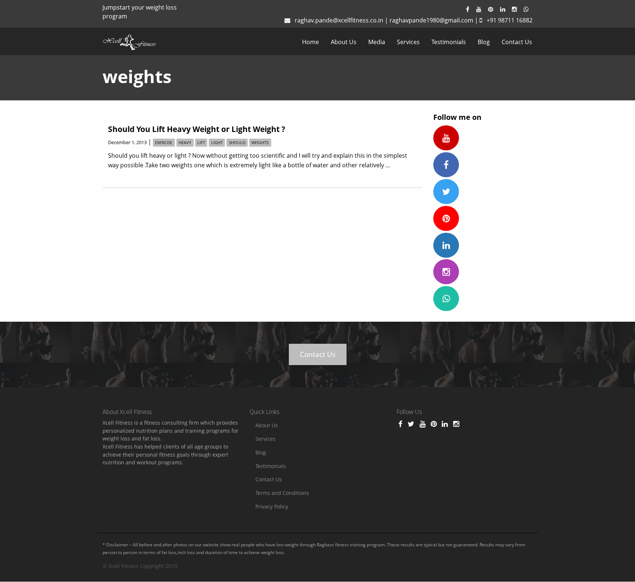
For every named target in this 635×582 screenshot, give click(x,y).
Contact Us (517, 42)
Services (408, 42)
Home (310, 42)
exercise (163, 142)
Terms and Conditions (282, 492)
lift (201, 142)
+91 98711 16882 (509, 20)
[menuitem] (310, 42)
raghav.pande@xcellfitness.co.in (339, 20)
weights (260, 142)
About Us (343, 42)
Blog (484, 42)
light (217, 142)
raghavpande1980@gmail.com (431, 20)
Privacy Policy (271, 506)
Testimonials (448, 42)
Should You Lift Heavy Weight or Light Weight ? (196, 129)
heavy (185, 142)
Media (376, 42)
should (237, 142)
